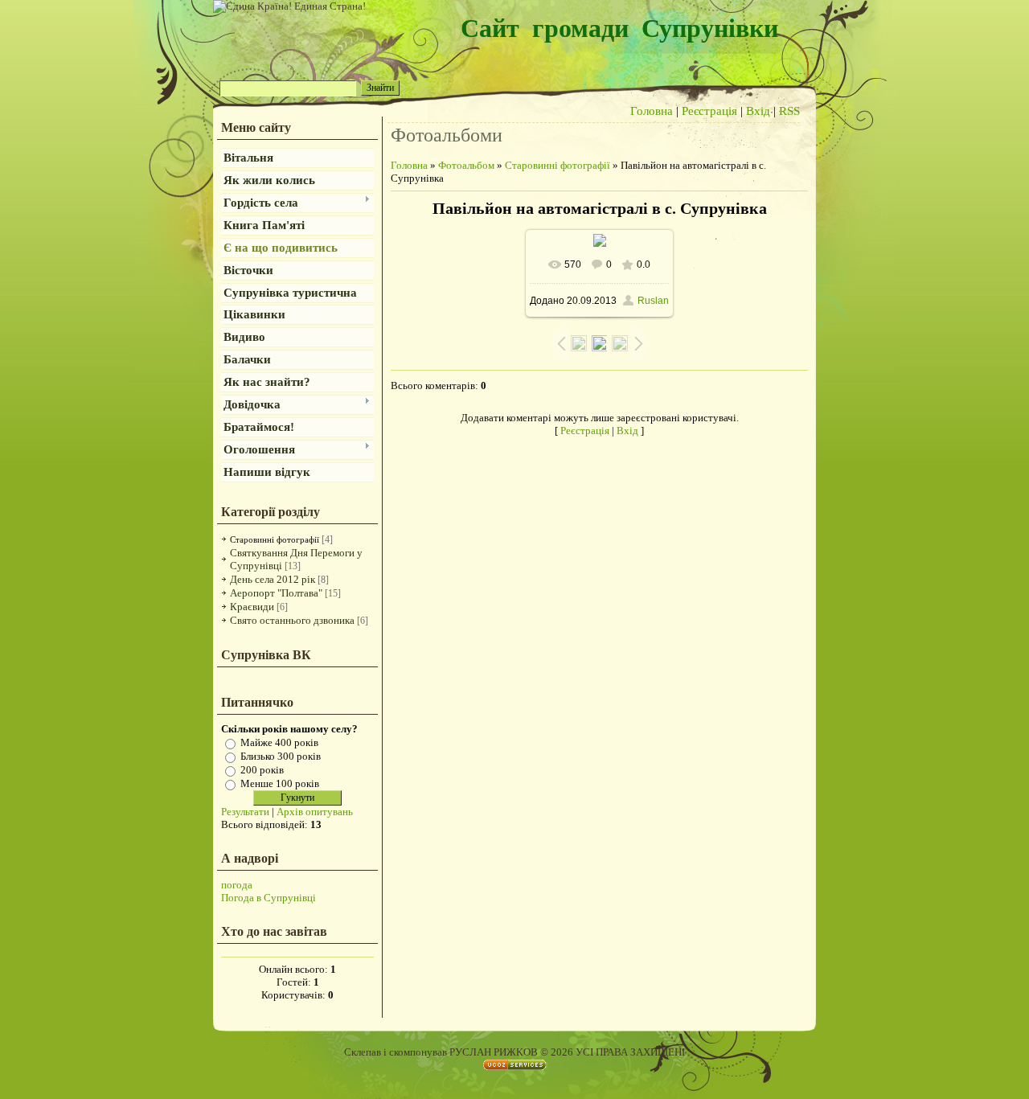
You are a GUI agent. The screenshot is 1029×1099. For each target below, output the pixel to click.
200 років (262, 770)
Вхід (758, 111)
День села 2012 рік (272, 579)
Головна (651, 111)
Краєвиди (252, 607)
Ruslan (653, 300)
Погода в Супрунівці (268, 898)
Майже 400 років (279, 742)
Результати (245, 812)
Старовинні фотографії (274, 539)
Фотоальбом (466, 165)
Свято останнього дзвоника (292, 620)
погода (236, 885)
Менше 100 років (279, 783)
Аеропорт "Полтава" (276, 593)
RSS (789, 111)
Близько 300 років (280, 756)
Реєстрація (709, 111)
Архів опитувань (315, 812)
